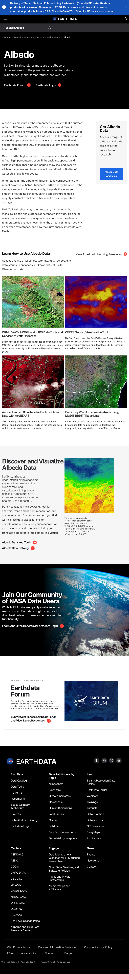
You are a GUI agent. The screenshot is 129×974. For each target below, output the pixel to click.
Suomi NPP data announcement (95, 11)
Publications (94, 838)
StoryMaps (93, 832)
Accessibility (28, 953)
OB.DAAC (16, 908)
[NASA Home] (54, 19)
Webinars (92, 796)
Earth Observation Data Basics (101, 782)
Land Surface (52, 37)
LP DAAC (16, 884)
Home (7, 37)
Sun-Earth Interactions (62, 832)
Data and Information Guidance (57, 947)
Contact (92, 866)
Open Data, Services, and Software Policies (64, 869)
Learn (90, 774)
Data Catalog (19, 780)
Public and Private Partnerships (59, 878)
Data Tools (17, 786)
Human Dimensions (60, 808)
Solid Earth (55, 826)
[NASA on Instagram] (104, 760)
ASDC (14, 860)
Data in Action (95, 814)
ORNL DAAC (18, 902)
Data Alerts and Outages (25, 820)
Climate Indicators (60, 796)
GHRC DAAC (18, 872)
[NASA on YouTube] (119, 760)
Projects (15, 814)
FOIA (10, 953)
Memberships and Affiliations (59, 887)
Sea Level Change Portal (25, 921)
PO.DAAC (16, 914)
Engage (54, 848)
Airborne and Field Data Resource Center (25, 928)
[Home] (67, 19)
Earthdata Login (46, 85)
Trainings (92, 802)
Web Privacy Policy (18, 947)
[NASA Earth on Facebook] (96, 760)
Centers (16, 848)
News (90, 848)
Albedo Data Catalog (15, 548)
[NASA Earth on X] (111, 760)
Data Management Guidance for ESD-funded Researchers (64, 858)
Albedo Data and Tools (111, 174)
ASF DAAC (17, 854)
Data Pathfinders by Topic (61, 776)
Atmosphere (56, 784)
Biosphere (55, 790)
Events (91, 854)
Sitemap (49, 953)
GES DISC (17, 878)
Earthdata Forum (15, 85)
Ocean (53, 820)
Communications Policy (98, 947)
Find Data (17, 774)
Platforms (16, 792)
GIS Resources (95, 826)
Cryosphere (56, 802)
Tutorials (92, 808)
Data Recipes (95, 820)
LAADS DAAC (19, 890)
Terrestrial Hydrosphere (63, 838)
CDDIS (15, 866)
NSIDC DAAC (19, 896)
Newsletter (93, 860)
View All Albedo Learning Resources (99, 254)
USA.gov (68, 953)
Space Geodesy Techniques (20, 806)
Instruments (18, 798)
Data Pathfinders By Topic (28, 37)
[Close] (125, 7)
